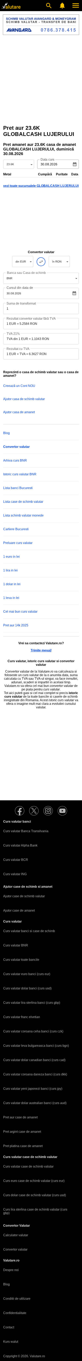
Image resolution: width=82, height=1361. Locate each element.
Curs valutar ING (15, 874)
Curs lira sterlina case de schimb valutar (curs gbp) (35, 1211)
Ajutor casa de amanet (19, 412)
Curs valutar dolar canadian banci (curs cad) (34, 1060)
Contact (8, 1327)
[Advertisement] (41, 80)
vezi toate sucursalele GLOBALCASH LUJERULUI (41, 185)
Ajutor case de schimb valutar (24, 896)
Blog (6, 433)
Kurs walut (10, 1341)
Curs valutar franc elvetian (21, 1017)
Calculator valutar (15, 1235)
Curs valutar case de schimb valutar (28, 1166)
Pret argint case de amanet (22, 1131)
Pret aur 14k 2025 (15, 625)
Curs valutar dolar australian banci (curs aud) (34, 1103)
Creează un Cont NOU (19, 386)
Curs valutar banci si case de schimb (29, 931)
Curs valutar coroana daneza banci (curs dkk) (35, 1074)
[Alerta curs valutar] (62, 5)
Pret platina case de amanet (23, 1146)
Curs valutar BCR (15, 859)
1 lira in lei (10, 570)
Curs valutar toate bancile (21, 959)
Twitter (34, 811)
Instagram (48, 811)
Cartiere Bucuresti (16, 529)
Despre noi (11, 1270)
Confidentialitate (14, 1313)
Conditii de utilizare (16, 1298)
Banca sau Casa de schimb (26, 272)
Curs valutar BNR (15, 945)
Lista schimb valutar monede (23, 515)
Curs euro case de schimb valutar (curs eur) (33, 1180)
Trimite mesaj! (41, 650)
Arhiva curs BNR (15, 460)
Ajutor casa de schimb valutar (24, 399)
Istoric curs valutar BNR (19, 474)
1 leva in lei (11, 597)
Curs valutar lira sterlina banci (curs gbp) (31, 1002)
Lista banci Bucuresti (18, 488)
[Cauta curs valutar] (49, 5)
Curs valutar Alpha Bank (20, 845)
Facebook (19, 811)
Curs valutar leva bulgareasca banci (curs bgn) (36, 1045)
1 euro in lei (11, 556)
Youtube (62, 811)
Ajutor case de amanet (19, 910)
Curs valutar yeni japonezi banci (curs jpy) (32, 1088)
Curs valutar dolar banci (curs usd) (27, 988)
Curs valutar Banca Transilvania (25, 831)
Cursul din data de (20, 287)
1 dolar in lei (11, 584)
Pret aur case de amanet (20, 1117)
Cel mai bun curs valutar (20, 611)
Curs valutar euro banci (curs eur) (26, 974)
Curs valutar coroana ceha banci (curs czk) (33, 1031)
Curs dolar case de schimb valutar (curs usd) (34, 1195)
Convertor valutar (15, 1249)
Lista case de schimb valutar (23, 501)
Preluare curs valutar (17, 543)
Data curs (47, 159)
